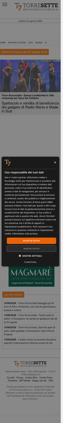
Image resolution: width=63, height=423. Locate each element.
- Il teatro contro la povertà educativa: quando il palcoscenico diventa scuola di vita (30, 341)
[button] (30, 256)
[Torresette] (36, 7)
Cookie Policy (45, 377)
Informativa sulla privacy (24, 233)
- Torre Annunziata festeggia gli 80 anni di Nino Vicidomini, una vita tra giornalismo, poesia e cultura (30, 306)
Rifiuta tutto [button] (31, 248)
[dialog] (30, 211)
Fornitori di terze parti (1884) (38, 201)
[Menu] (4, 4)
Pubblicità (12, 380)
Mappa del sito (39, 380)
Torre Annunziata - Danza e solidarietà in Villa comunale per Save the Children (28, 97)
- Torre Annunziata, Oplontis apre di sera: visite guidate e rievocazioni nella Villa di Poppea (29, 331)
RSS (51, 380)
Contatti (10, 377)
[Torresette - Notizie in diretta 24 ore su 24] (30, 364)
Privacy (19, 377)
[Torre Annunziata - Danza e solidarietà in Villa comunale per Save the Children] (30, 76)
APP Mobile (24, 380)
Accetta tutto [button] (31, 240)
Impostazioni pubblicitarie (18, 226)
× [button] (55, 162)
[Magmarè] (31, 268)
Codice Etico (31, 377)
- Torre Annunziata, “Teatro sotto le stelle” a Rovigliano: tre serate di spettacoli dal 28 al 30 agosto (30, 318)
